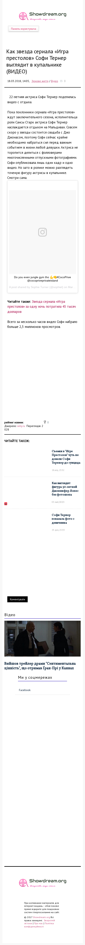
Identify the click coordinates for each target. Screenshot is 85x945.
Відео (54, 81)
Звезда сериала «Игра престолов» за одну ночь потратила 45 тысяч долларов (41, 306)
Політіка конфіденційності (39, 925)
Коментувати (17, 599)
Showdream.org (41, 917)
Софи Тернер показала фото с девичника (63, 519)
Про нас (38, 923)
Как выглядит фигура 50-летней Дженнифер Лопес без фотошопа (65, 489)
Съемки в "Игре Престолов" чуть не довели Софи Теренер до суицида (66, 457)
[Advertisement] (42, 377)
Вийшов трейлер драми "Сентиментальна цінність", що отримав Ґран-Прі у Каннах (40, 666)
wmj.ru (21, 426)
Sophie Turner (40, 287)
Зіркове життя (40, 81)
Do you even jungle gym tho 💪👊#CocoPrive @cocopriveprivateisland (42, 279)
